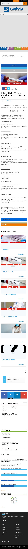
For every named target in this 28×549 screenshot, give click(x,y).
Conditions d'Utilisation (19, 534)
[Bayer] (14, 500)
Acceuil (3, 524)
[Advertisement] (14, 31)
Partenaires (17, 526)
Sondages (17, 527)
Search (25, 3)
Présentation (4, 526)
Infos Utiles (17, 524)
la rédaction (9, 101)
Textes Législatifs (18, 532)
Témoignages (17, 529)
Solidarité (4, 532)
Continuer (12, 547)
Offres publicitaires (18, 535)
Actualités (3, 527)
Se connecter (24, 0)
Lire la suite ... (21, 254)
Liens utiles (17, 530)
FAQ (16, 537)
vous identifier (15, 378)
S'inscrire (16, 0)
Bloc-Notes (4, 530)
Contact (3, 534)
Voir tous (3, 490)
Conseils (3, 529)
